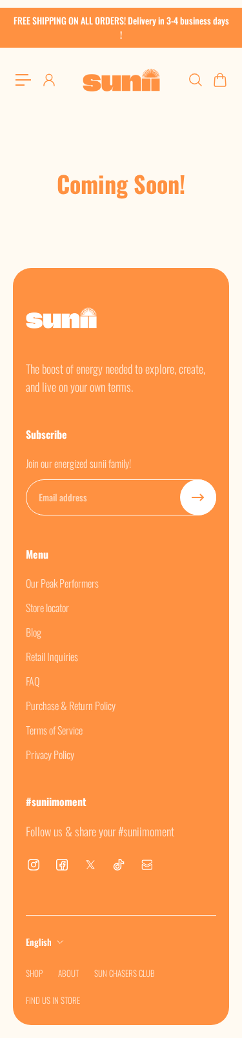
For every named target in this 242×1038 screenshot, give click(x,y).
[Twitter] (90, 865)
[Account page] (48, 80)
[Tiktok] (119, 865)
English (39, 941)
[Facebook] (62, 865)
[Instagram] (33, 865)
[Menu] (23, 80)
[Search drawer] (195, 80)
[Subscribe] (198, 497)
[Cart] (219, 80)
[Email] (147, 865)
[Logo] (121, 79)
